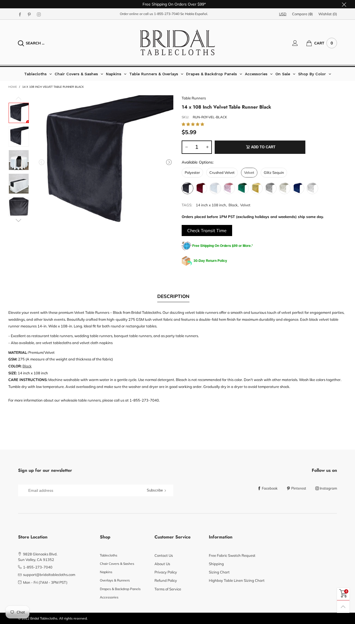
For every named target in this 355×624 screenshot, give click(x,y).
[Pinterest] (29, 14)
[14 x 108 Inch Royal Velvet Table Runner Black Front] (19, 206)
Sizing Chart (219, 572)
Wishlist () (327, 14)
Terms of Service (167, 589)
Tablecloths (108, 555)
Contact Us (163, 555)
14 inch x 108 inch (211, 205)
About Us (162, 564)
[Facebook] (20, 14)
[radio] (192, 172)
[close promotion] (344, 4)
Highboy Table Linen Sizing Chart (237, 580)
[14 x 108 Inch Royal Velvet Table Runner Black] (19, 136)
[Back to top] (343, 606)
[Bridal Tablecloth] (177, 42)
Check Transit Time (207, 230)
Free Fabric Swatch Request (232, 555)
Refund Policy (165, 580)
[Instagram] (39, 14)
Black (233, 205)
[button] (41, 162)
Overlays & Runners (115, 580)
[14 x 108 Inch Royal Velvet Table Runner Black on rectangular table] (19, 184)
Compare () (302, 14)
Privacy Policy (165, 572)
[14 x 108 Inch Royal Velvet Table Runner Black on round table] (19, 160)
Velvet (245, 205)
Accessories (109, 597)
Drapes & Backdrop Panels (120, 589)
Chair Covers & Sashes (117, 564)
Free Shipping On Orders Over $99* (174, 4)
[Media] (163, 105)
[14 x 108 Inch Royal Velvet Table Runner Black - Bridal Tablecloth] (105, 163)
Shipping (216, 564)
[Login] (299, 43)
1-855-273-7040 (166, 14)
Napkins (106, 572)
